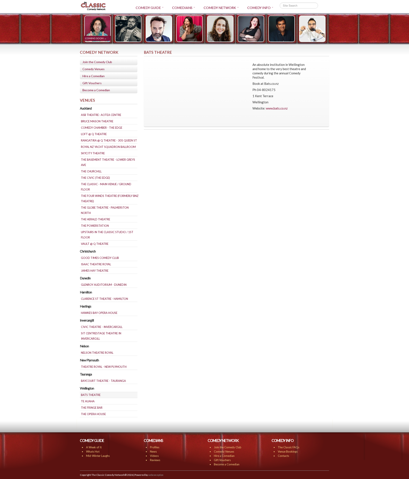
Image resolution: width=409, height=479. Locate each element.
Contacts (283, 455)
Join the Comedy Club (97, 62)
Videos (154, 455)
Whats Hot (92, 451)
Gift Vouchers (92, 83)
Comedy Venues (93, 69)
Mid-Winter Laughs (98, 455)
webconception (155, 475)
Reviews (155, 460)
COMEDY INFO (259, 8)
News (153, 451)
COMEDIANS (182, 8)
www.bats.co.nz (277, 108)
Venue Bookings (288, 451)
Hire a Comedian (93, 76)
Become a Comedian (96, 90)
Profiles (154, 447)
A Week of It (94, 447)
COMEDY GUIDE (148, 8)
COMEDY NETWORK (220, 8)
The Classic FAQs (288, 447)
